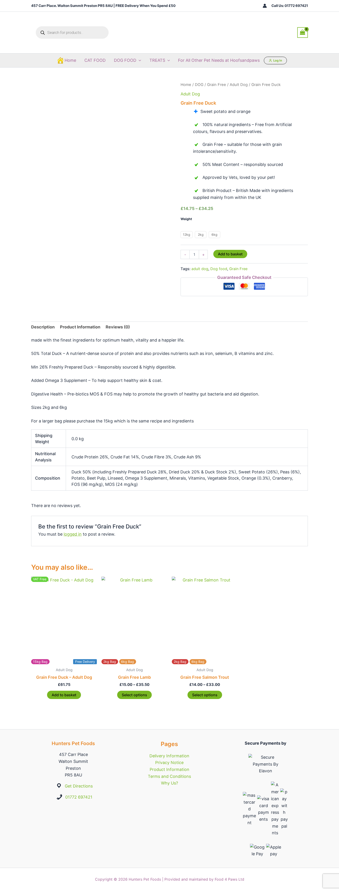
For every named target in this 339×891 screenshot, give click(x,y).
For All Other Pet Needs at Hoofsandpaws (219, 60)
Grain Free (216, 84)
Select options (134, 695)
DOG (199, 84)
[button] (138, 60)
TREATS (157, 60)
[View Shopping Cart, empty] (302, 32)
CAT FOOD (95, 60)
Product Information (169, 769)
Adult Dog (239, 84)
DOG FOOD (125, 60)
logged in (73, 534)
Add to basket (230, 254)
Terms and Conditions (169, 776)
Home (70, 60)
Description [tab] (43, 327)
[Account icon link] (265, 6)
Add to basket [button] (64, 695)
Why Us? (169, 783)
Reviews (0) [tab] (118, 327)
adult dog (199, 268)
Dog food (218, 268)
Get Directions (79, 786)
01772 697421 (78, 797)
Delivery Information (169, 755)
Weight (186, 219)
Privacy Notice (169, 762)
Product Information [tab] (80, 327)
